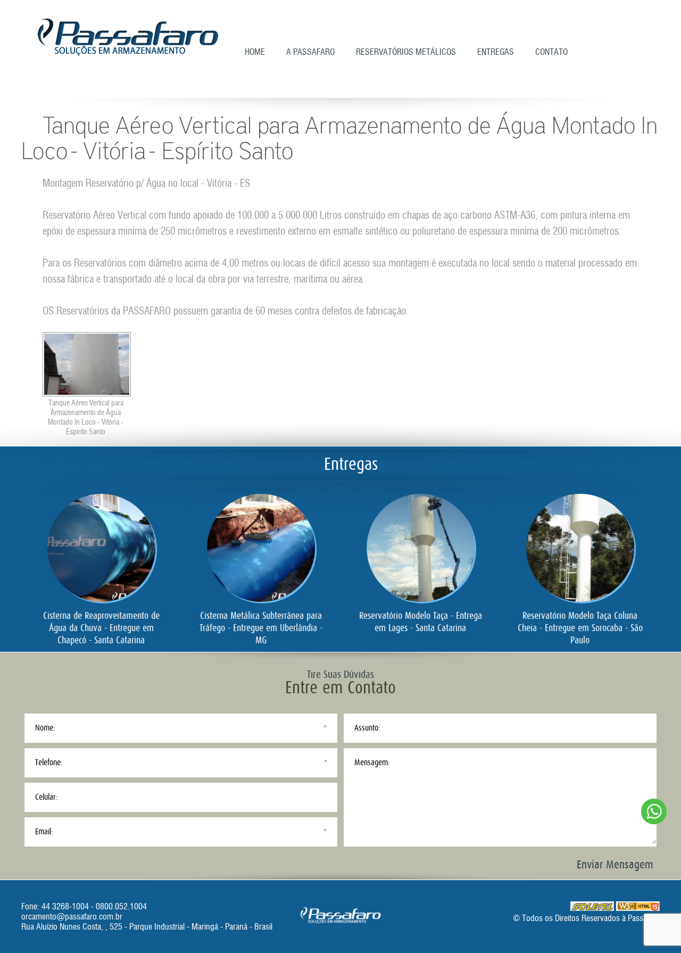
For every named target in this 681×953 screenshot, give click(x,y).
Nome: (45, 728)
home (255, 52)
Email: (44, 831)
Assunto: (367, 728)
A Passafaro (310, 52)
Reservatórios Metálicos (406, 52)
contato (551, 52)
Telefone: (49, 762)
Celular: (46, 797)
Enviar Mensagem (615, 864)
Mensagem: (372, 762)
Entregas (495, 52)
